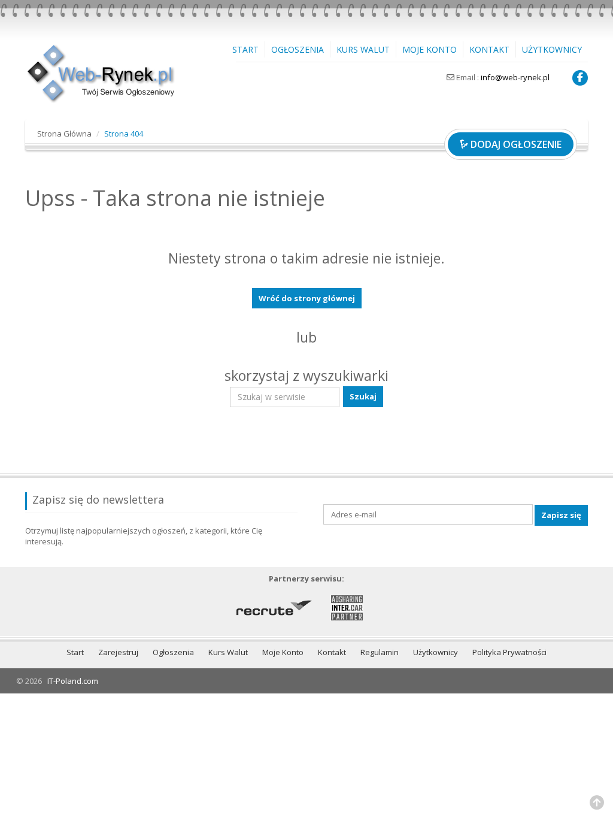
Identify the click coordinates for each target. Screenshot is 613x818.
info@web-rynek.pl (515, 77)
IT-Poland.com (72, 680)
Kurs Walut (363, 49)
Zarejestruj (118, 652)
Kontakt (489, 49)
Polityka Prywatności (509, 652)
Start (245, 49)
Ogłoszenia (297, 49)
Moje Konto (429, 49)
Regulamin (379, 652)
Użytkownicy (552, 49)
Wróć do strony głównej (307, 298)
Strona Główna (64, 133)
